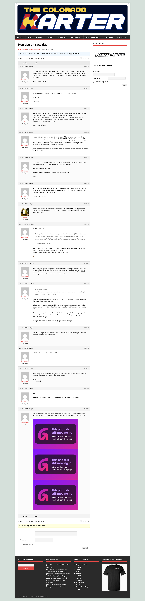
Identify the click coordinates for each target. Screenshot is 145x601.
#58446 (86, 263)
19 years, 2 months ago (61, 53)
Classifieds (62, 37)
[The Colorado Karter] (72, 34)
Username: (23, 534)
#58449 (86, 348)
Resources (75, 37)
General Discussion (34, 49)
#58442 (86, 158)
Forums (25, 49)
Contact (121, 37)
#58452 (86, 409)
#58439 (86, 88)
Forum (39, 37)
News (30, 37)
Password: (23, 540)
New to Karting (92, 37)
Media (49, 37)
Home (19, 37)
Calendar (109, 37)
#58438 (86, 67)
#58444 (86, 204)
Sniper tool (59, 565)
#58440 (86, 108)
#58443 (86, 183)
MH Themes (46, 596)
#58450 (86, 368)
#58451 (86, 388)
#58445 (86, 224)
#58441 (86, 132)
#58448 (86, 328)
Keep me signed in (27, 545)
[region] (110, 54)
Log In (85, 548)
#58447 (86, 283)
